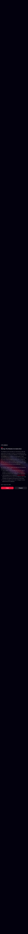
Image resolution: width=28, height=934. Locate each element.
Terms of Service (21, 475)
